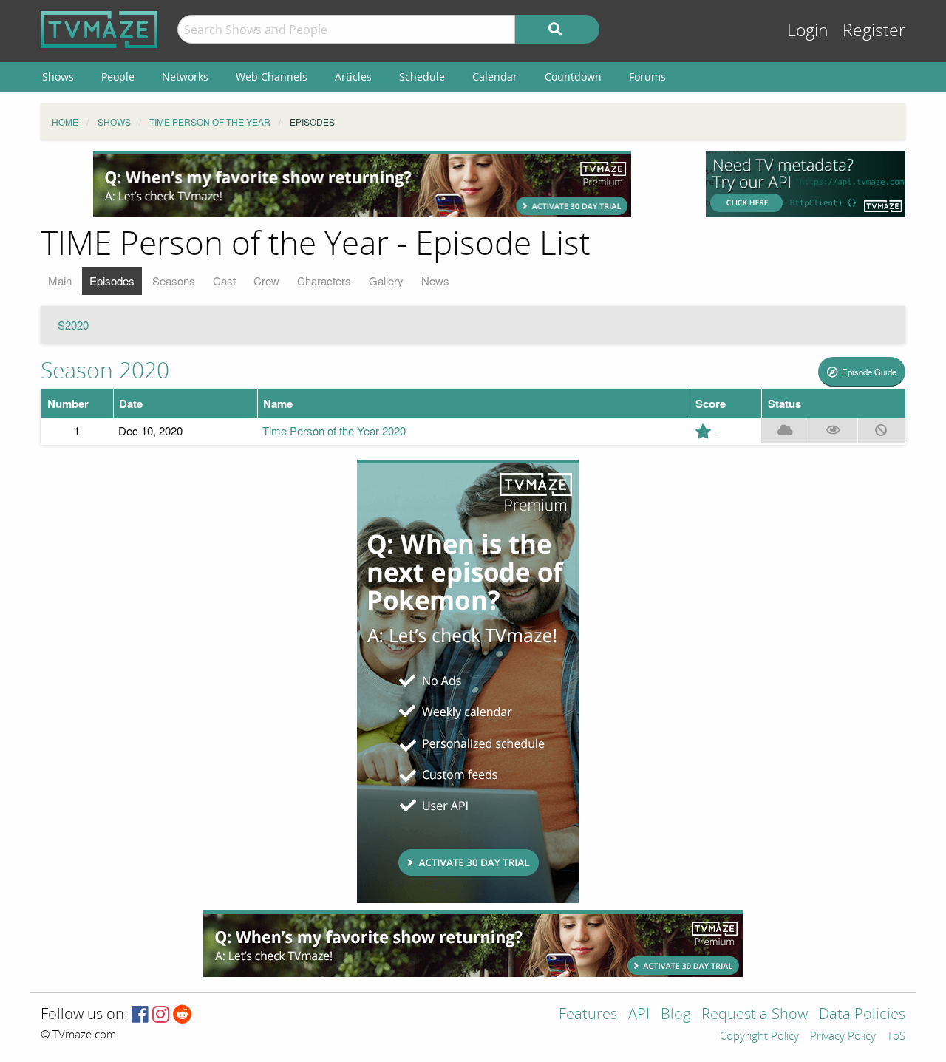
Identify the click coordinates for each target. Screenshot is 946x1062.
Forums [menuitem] (647, 76)
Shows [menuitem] (58, 76)
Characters (324, 280)
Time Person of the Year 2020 (334, 430)
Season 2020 (105, 371)
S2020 (73, 325)
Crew (266, 280)
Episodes (112, 280)
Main (60, 280)
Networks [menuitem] (185, 76)
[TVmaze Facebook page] (140, 1015)
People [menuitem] (118, 76)
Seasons (173, 280)
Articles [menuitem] (353, 76)
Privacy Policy (843, 1037)
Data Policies (862, 1015)
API (639, 1015)
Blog (675, 1015)
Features (588, 1015)
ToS (896, 1037)
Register (874, 31)
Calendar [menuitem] (494, 76)
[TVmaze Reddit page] (182, 1015)
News (435, 280)
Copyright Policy (759, 1037)
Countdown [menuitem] (573, 76)
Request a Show (754, 1015)
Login (807, 31)
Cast (224, 280)
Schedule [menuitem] (422, 76)
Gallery (386, 280)
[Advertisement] (362, 184)
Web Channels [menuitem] (271, 76)
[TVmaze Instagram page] (160, 1015)
